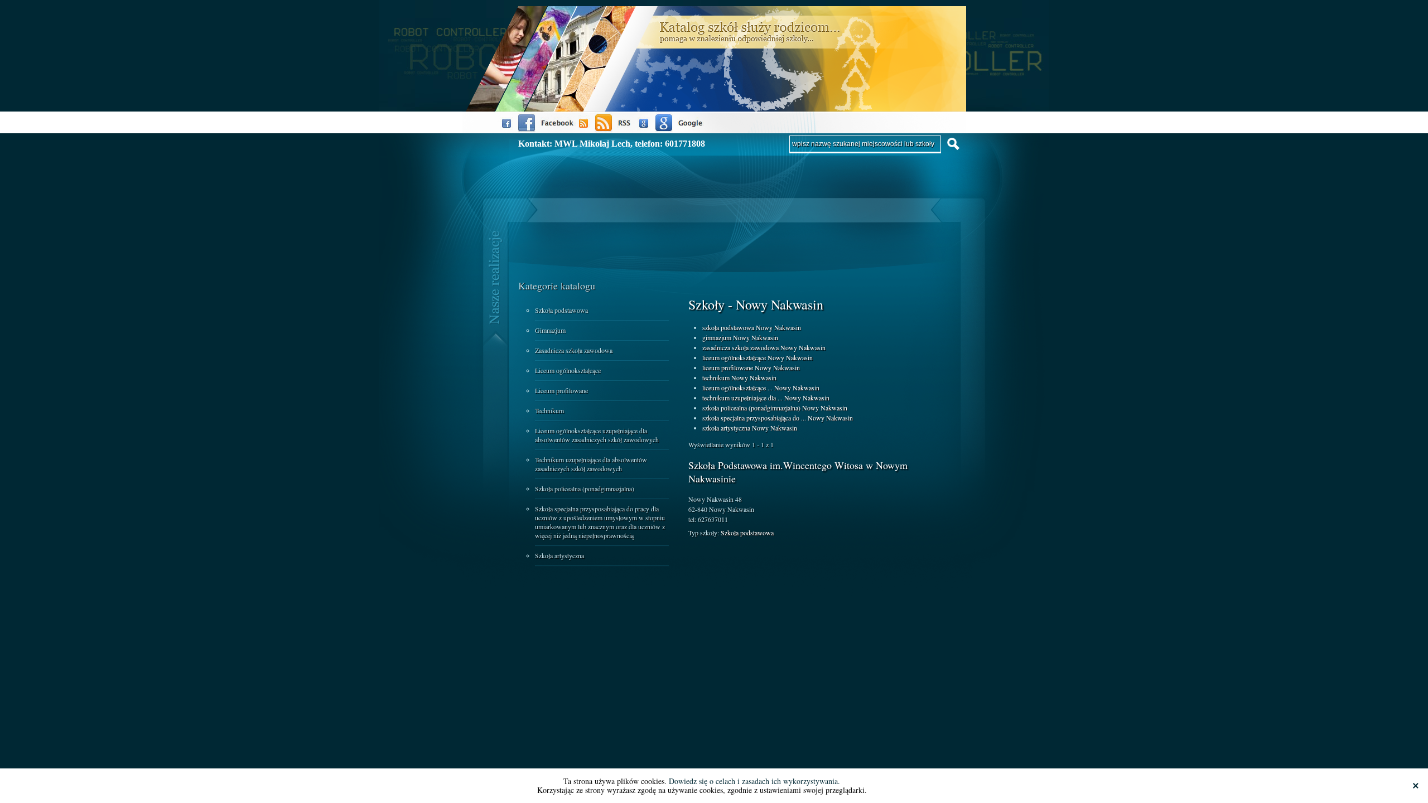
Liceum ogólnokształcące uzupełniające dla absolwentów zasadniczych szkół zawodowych (597, 435)
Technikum (549, 410)
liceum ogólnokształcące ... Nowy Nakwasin (760, 387)
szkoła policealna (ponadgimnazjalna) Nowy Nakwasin (774, 407)
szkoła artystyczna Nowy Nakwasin (749, 427)
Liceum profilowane (561, 390)
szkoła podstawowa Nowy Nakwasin (751, 327)
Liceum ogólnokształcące (568, 370)
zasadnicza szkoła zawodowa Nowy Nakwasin (764, 347)
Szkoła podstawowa (561, 310)
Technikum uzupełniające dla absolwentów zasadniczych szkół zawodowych (591, 464)
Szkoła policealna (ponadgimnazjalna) (584, 488)
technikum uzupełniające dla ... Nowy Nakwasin (765, 397)
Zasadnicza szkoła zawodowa (573, 350)
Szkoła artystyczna (559, 555)
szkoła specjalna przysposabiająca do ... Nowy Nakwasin (777, 417)
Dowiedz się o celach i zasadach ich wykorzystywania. (754, 781)
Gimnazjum (550, 330)
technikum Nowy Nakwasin (739, 377)
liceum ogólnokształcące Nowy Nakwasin (757, 357)
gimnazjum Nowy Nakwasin (740, 337)
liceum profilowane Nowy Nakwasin (751, 367)
